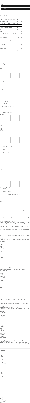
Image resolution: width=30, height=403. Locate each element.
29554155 (1, 68)
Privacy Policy (3, 401)
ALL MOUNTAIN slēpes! (3, 399)
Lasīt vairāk (1, 87)
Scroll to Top (1, 402)
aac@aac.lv (1, 125)
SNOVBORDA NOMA (4, 8)
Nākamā (2, 376)
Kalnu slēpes (2, 4)
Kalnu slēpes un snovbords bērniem (4, 400)
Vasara (4, 3)
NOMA (1, 10)
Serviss (3, 6)
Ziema (3, 3)
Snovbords (2, 7)
